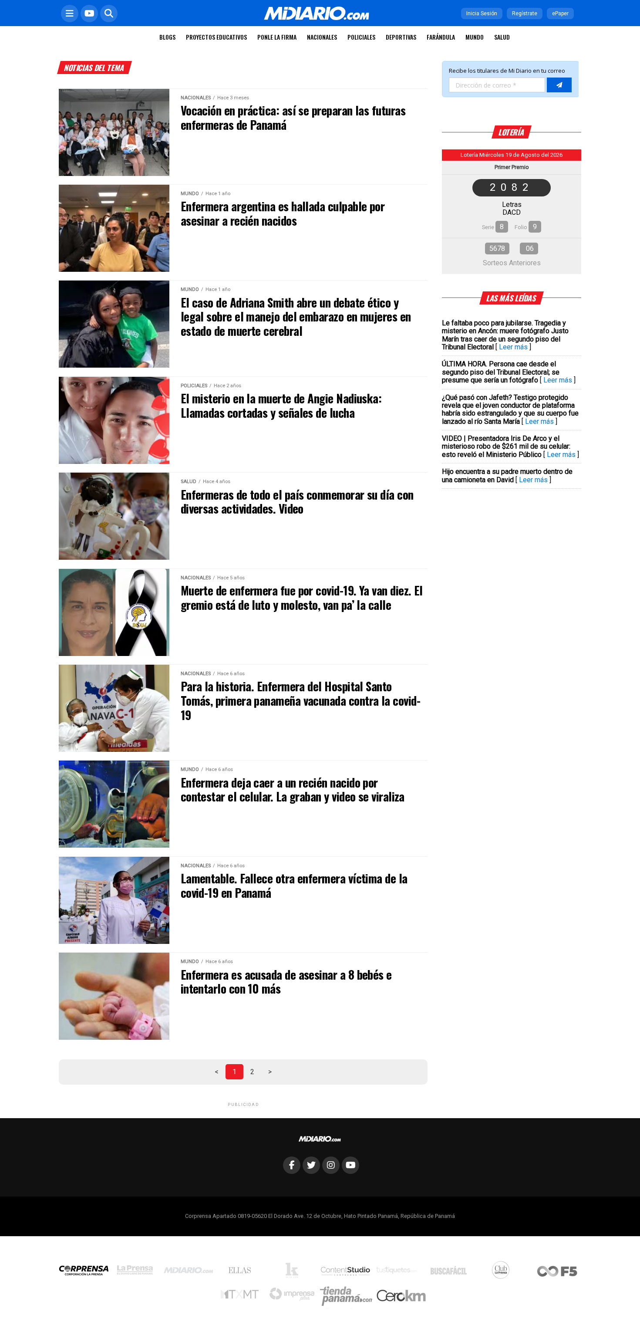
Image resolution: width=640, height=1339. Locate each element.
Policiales (361, 36)
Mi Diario (190, 1272)
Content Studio (346, 1272)
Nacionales (322, 36)
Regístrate (524, 13)
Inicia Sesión (481, 13)
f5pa (557, 1272)
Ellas (242, 1272)
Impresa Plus (294, 1296)
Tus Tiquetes (398, 1272)
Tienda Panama (348, 1296)
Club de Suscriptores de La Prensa (503, 1272)
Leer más (513, 347)
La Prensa (137, 1272)
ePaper (560, 13)
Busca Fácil (451, 1272)
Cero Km (400, 1296)
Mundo (474, 36)
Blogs (167, 36)
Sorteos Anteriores (512, 263)
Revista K (294, 1272)
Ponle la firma (276, 36)
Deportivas (401, 36)
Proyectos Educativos (216, 36)
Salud (502, 36)
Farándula (441, 36)
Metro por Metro (242, 1296)
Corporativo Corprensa (87, 1272)
